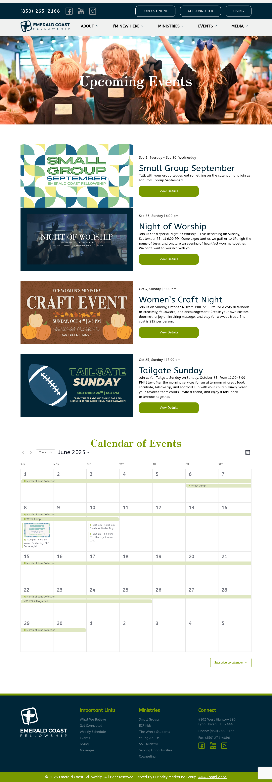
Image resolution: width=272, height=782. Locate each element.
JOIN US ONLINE (155, 11)
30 (60, 623)
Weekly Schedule (93, 732)
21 (224, 556)
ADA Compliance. (212, 777)
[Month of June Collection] (37, 481)
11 (125, 507)
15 (26, 556)
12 (158, 507)
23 (60, 590)
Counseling (147, 756)
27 (191, 590)
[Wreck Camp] (202, 486)
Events (205, 26)
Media (237, 26)
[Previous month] (23, 452)
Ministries (169, 26)
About (87, 26)
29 (26, 623)
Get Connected (91, 726)
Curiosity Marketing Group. (175, 777)
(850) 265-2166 (222, 731)
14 (224, 507)
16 (60, 556)
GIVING (238, 11)
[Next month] (30, 452)
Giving (84, 744)
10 (92, 507)
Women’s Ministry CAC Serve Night (36, 545)
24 (92, 590)
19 (158, 556)
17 (92, 556)
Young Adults (149, 738)
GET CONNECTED (200, 11)
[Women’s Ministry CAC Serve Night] (37, 530)
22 (26, 590)
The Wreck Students (154, 732)
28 (224, 590)
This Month (45, 452)
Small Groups (149, 719)
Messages (87, 750)
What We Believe (93, 719)
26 (158, 590)
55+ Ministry (148, 744)
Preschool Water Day (101, 528)
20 (191, 556)
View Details (169, 191)
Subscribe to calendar (228, 662)
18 (125, 556)
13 (191, 507)
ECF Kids (145, 726)
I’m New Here (126, 26)
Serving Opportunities (155, 750)
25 (125, 590)
